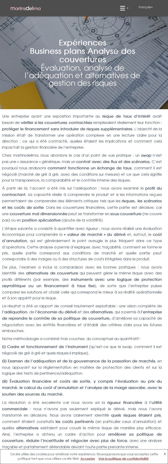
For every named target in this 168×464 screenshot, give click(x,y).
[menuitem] (146, 7)
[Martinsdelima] (25, 8)
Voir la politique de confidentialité (123, 458)
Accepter (88, 458)
